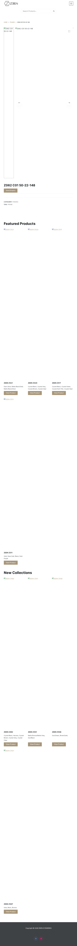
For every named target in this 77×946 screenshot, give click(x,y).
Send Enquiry (10, 190)
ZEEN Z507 (8, 904)
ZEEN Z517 (56, 383)
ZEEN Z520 (32, 383)
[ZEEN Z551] (38, 652)
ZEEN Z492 (8, 732)
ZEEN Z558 (56, 732)
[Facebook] (36, 939)
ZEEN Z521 (8, 383)
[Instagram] (41, 939)
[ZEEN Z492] (14, 652)
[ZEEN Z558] (62, 652)
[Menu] (71, 4)
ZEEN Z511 (8, 553)
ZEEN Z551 (32, 732)
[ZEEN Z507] (14, 824)
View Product (11, 393)
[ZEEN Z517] (62, 303)
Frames (15, 202)
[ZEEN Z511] (14, 473)
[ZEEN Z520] (38, 303)
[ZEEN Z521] (14, 303)
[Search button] (54, 11)
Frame (10, 204)
